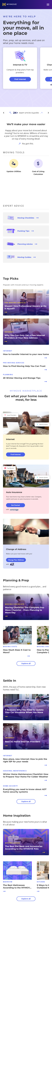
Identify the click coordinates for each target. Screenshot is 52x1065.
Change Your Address (16, 560)
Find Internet (16, 454)
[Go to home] (10, 4)
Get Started (15, 505)
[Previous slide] (3, 113)
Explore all (26, 663)
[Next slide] (48, 113)
